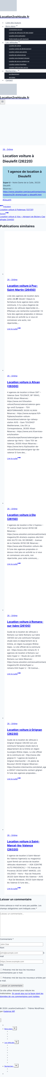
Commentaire (7, 939)
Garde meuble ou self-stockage (19, 39)
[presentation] (25, 253)
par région (12, 77)
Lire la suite (14, 329)
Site (1, 965)
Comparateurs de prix (15, 29)
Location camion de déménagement (20, 49)
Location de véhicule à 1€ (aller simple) (21, 32)
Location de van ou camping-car (19, 61)
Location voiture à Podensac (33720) (16, 208)
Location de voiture (15, 45)
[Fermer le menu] (0, 1020)
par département (14, 74)
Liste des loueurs (13, 23)
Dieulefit (7, 200)
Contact (9, 80)
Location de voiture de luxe (17, 55)
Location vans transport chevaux (19, 58)
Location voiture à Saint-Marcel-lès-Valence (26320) (23, 845)
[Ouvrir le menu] (2, 101)
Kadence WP (9, 1011)
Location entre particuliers (17, 36)
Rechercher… (9, 1066)
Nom (2, 948)
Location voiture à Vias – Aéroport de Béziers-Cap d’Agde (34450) (22, 217)
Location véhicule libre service (18, 67)
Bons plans (8, 1029)
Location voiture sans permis (18, 52)
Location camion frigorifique (17, 64)
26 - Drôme (8, 149)
